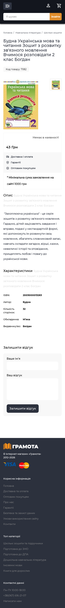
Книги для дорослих (16, 570)
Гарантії (16, 162)
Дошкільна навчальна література (24, 559)
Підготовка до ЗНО (15, 548)
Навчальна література (28, 32)
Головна (7, 32)
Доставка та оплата (15, 491)
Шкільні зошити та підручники (23, 543)
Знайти (55, 16)
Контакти (9, 524)
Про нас (8, 502)
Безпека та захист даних (19, 513)
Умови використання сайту (20, 518)
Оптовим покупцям (23, 168)
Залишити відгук (22, 408)
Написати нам (12, 601)
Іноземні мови (12, 565)
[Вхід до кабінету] (48, 6)
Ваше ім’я (13, 358)
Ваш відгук (14, 375)
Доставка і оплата (22, 156)
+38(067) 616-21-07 (14, 595)
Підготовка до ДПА (15, 554)
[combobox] (26, 16)
